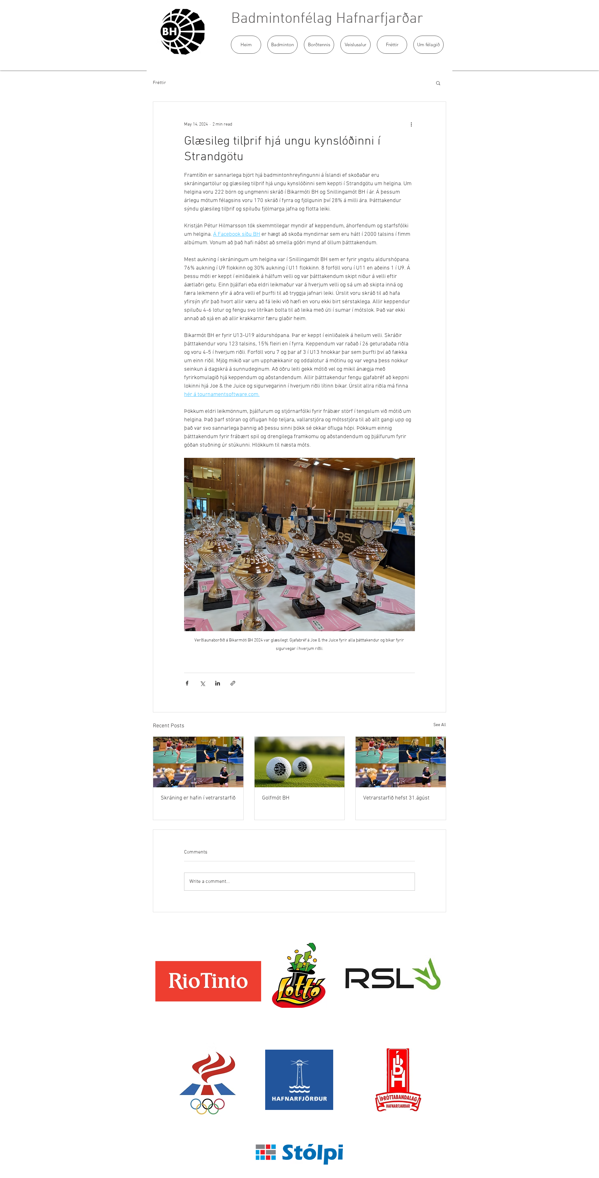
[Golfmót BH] (300, 762)
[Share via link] (233, 683)
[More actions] (411, 124)
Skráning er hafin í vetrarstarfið (198, 798)
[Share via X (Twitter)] (202, 683)
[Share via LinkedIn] (218, 683)
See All (439, 725)
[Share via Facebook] (187, 683)
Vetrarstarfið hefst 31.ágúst (396, 798)
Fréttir (159, 83)
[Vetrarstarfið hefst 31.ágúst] (401, 762)
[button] (282, 45)
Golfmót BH (276, 798)
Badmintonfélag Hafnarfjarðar (327, 19)
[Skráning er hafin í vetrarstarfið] (198, 762)
